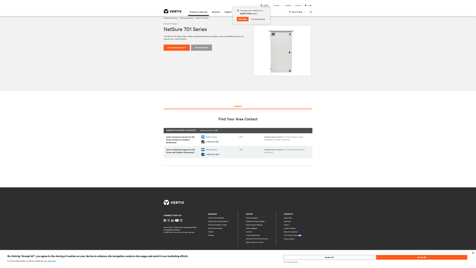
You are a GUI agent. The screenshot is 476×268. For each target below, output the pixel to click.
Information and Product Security (257, 238)
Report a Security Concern (255, 242)
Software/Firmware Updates (255, 221)
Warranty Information (215, 228)
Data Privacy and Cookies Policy (185, 227)
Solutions (216, 11)
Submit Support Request (254, 225)
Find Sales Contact (177, 47)
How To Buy (297, 11)
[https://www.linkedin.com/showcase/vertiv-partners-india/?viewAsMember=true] (172, 220)
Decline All (329, 257)
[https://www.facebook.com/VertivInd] (165, 220)
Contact (298, 5)
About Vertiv (288, 218)
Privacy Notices (289, 239)
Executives (287, 221)
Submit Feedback (251, 228)
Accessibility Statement (172, 230)
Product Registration (253, 235)
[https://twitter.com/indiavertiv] (168, 220)
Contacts (249, 232)
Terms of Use (168, 227)
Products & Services (198, 11)
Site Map (211, 235)
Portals (276, 5)
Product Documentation (216, 218)
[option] (282, 50)
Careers (286, 225)
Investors (288, 5)
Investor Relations (290, 228)
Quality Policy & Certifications (218, 221)
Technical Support (252, 218)
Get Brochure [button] (201, 47)
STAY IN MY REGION (258, 19)
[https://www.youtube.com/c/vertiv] (177, 220)
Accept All (421, 257)
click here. (51, 260)
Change (222, 130)
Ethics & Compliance (290, 232)
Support (228, 11)
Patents (210, 232)
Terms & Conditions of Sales (217, 225)
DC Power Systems (186, 18)
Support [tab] (238, 106)
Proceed (242, 19)
